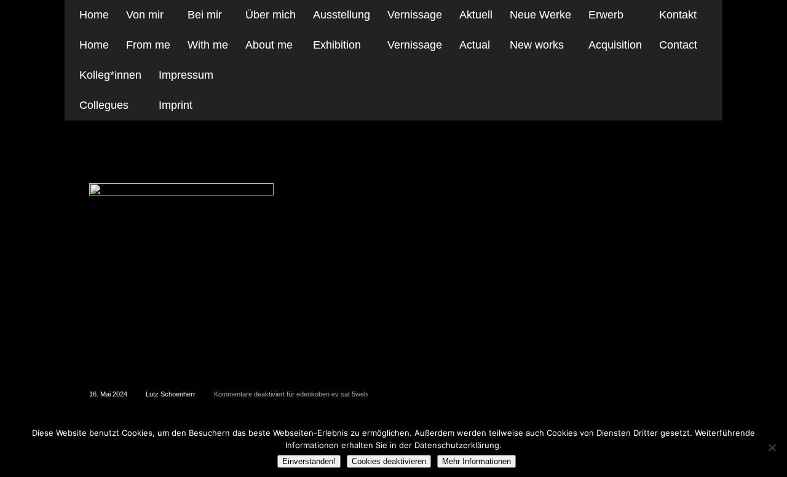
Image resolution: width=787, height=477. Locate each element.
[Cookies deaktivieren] (771, 447)
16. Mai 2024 (108, 394)
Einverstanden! (309, 461)
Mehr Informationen (476, 461)
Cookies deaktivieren (389, 461)
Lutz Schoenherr (171, 394)
